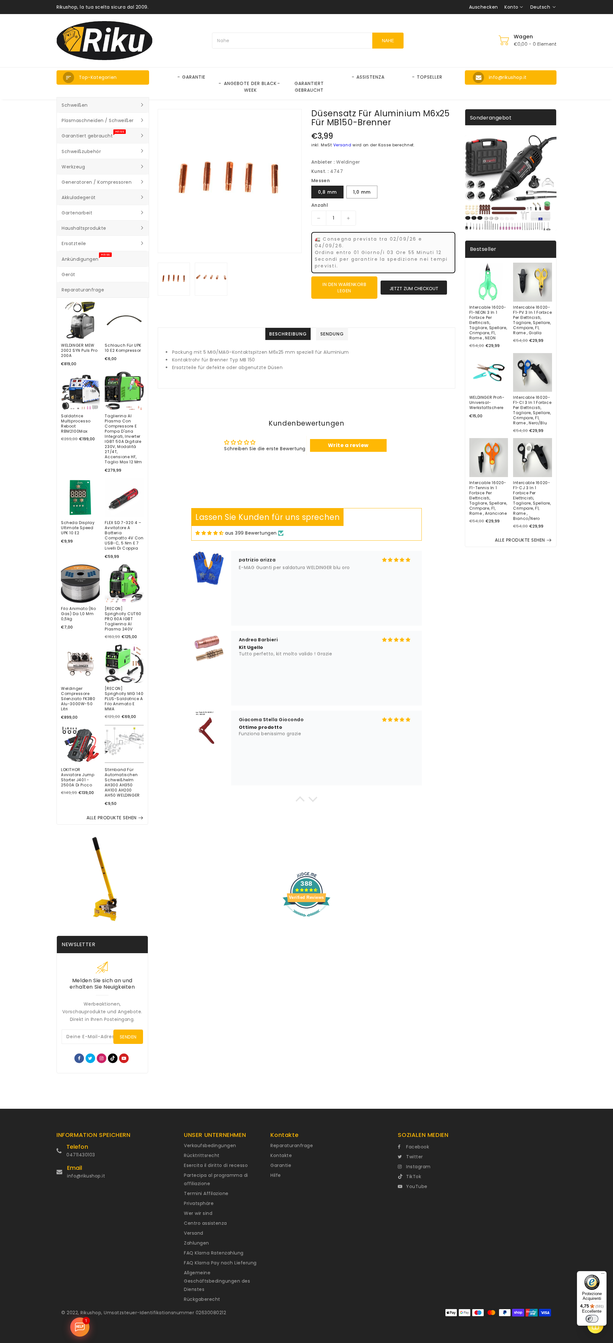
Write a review (348, 445)
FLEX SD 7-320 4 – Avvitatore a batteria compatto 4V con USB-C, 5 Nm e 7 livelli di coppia (124, 535)
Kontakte (281, 1155)
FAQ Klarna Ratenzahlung (214, 1253)
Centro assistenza (205, 1223)
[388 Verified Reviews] (306, 920)
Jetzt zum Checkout (414, 288)
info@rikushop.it (86, 1176)
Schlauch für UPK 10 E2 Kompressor (123, 348)
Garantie (280, 1165)
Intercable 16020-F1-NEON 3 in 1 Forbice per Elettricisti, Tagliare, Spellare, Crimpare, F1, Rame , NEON (488, 323)
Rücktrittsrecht (202, 1155)
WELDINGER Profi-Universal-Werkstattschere (487, 402)
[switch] (592, 1319)
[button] (103, 77)
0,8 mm (327, 192)
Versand (342, 145)
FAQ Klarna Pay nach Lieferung (220, 1263)
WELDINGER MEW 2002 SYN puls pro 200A (79, 350)
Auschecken (483, 7)
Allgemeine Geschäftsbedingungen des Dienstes (217, 1281)
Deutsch (540, 7)
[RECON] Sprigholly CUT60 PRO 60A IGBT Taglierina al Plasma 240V (123, 619)
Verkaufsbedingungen (210, 1145)
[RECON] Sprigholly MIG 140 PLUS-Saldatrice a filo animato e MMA (124, 699)
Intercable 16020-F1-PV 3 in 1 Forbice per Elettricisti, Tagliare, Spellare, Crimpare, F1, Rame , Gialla (532, 320)
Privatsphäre (199, 1203)
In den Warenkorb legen (344, 287)
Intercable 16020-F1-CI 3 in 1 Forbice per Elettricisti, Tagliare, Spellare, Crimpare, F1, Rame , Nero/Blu (532, 410)
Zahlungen (196, 1243)
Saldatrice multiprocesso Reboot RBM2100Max (76, 423)
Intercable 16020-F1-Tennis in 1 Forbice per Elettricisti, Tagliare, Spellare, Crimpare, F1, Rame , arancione (488, 498)
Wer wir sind (198, 1213)
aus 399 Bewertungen (251, 533)
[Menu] (603, 1275)
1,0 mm (362, 192)
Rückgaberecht (202, 1299)
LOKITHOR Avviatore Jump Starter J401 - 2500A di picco (77, 777)
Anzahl (319, 205)
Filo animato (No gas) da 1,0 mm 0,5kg (78, 613)
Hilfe (275, 1175)
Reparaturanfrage (291, 1145)
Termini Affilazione (206, 1193)
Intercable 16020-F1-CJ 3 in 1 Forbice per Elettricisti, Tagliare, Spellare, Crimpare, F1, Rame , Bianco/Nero (532, 500)
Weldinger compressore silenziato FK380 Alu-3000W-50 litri (78, 699)
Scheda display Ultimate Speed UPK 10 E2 (78, 528)
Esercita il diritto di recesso (216, 1165)
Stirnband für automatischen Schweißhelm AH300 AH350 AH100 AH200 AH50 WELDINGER (122, 782)
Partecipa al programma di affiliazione (216, 1179)
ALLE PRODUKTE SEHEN (112, 817)
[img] (209, 533)
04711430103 (80, 1155)
